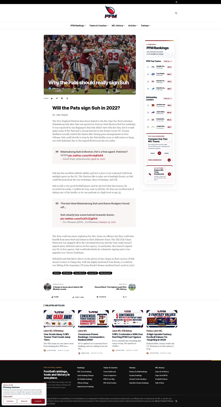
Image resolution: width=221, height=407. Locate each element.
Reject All (24, 401)
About (157, 401)
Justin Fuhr (51, 350)
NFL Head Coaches (109, 383)
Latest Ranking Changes (85, 375)
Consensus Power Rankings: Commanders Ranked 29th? (91, 337)
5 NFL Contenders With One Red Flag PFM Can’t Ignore (127, 335)
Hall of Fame (159, 383)
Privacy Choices (49, 403)
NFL (56, 40)
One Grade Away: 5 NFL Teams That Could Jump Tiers (57, 337)
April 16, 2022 (98, 159)
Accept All (38, 401)
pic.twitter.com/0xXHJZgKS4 (78, 218)
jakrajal (55, 88)
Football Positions (161, 379)
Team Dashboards (109, 372)
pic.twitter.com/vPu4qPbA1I (85, 155)
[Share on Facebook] (62, 98)
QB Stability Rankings (84, 379)
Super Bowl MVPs (161, 375)
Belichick (57, 273)
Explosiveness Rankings (85, 387)
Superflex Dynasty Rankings (139, 383)
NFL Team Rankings (84, 372)
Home (50, 40)
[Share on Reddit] (51, 98)
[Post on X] (67, 98)
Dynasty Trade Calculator (138, 379)
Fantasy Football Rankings (138, 372)
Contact (163, 401)
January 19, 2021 (107, 222)
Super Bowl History (162, 372)
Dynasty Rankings (135, 375)
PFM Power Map (109, 379)
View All (168, 61)
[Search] (176, 13)
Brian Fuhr (85, 353)
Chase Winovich (80, 273)
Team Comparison (109, 375)
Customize (9, 401)
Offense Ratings (82, 383)
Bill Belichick (67, 273)
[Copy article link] (57, 98)
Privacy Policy (7, 396)
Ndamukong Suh (105, 273)
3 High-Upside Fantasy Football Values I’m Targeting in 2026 (159, 337)
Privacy (170, 401)
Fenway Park (93, 273)
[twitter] (176, 2)
